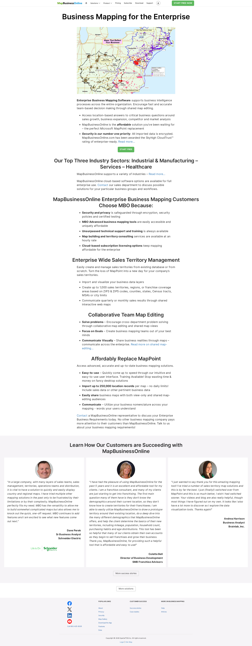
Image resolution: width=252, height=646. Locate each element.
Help (163, 608)
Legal (122, 642)
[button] (158, 3)
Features (101, 626)
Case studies (134, 612)
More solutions (126, 588)
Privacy (101, 612)
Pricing (118, 3)
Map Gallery (102, 619)
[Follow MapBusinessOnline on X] (69, 609)
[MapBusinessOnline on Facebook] (69, 603)
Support (149, 3)
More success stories (126, 573)
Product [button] (106, 3)
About (100, 608)
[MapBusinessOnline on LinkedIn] (69, 615)
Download (139, 3)
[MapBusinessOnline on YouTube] (69, 621)
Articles (164, 612)
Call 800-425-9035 (74, 626)
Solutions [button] (94, 3)
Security (101, 615)
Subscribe (128, 3)
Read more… (157, 174)
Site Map (128, 642)
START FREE (126, 149)
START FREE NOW (183, 3)
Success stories (135, 608)
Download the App (105, 623)
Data (100, 630)
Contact (103, 185)
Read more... (126, 141)
